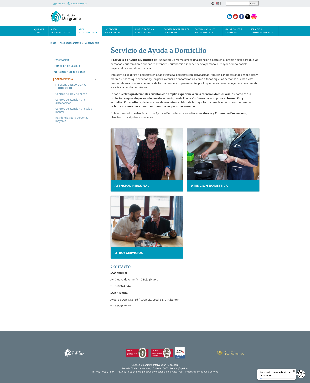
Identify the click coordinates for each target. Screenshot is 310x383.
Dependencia (91, 42)
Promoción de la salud (66, 66)
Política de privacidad (196, 371)
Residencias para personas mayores (71, 119)
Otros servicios (128, 253)
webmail (60, 3)
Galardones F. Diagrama (234, 31)
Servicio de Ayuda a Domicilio (72, 86)
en (219, 3)
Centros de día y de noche (71, 94)
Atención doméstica (209, 186)
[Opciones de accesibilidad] (301, 374)
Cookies (214, 371)
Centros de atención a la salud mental (73, 110)
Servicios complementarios (262, 31)
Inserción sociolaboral (113, 31)
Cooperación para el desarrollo (176, 31)
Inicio (53, 42)
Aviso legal (177, 371)
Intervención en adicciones (69, 72)
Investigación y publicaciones (144, 31)
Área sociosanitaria (87, 31)
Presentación (61, 60)
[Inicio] (65, 17)
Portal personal (79, 3)
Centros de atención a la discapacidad (70, 101)
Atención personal (131, 186)
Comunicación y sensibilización (205, 31)
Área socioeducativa (60, 31)
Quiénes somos (39, 31)
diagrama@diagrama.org (157, 371)
